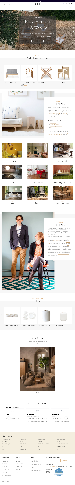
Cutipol (40, 441)
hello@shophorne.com (37, 460)
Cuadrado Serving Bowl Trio (11, 325)
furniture (50, 134)
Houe (58, 449)
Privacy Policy (5, 472)
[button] (9, 418)
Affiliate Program (5, 469)
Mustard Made (5, 447)
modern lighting (56, 113)
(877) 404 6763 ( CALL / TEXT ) (9, 4)
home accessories (58, 134)
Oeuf (3, 446)
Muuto (12, 203)
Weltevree (40, 449)
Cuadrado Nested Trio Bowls (28, 325)
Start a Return (5, 461)
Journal (18, 461)
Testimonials (19, 466)
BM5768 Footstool (42, 82)
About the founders (20, 463)
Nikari (68, 245)
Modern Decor (41, 439)
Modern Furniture (6, 439)
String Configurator (6, 475)
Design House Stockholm (44, 443)
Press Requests (5, 474)
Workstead (22, 444)
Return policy (5, 463)
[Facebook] (47, 472)
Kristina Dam (41, 444)
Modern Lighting (23, 439)
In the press (18, 464)
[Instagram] (49, 472)
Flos (12, 182)
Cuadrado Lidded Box (60, 325)
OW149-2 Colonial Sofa (10, 82)
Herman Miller (63, 161)
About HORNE (19, 460)
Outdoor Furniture (61, 439)
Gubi (51, 127)
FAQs (3, 464)
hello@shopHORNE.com (63, 254)
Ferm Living (53, 123)
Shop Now (36, 41)
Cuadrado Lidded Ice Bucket (45, 325)
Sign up (65, 460)
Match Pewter (41, 447)
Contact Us (4, 466)
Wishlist (18, 469)
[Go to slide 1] (67, 48)
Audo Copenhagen (54, 124)
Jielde (21, 441)
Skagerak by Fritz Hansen (56, 126)
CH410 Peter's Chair (60, 82)
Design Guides (19, 472)
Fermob (58, 441)
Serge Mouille (56, 240)
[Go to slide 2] (68, 48)
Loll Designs (37, 203)
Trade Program (5, 467)
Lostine (40, 446)
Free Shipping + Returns (6, 460)
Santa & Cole (23, 447)
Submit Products (19, 467)
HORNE (60, 104)
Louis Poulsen (12, 161)
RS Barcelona (37, 182)
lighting (49, 234)
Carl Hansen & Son (61, 446)
